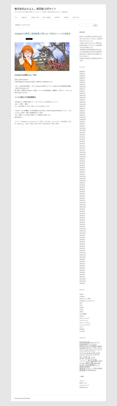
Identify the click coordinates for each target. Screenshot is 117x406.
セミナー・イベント (85, 322)
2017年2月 (82, 147)
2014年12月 (83, 202)
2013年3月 (82, 246)
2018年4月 (82, 123)
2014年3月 (82, 222)
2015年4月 (82, 193)
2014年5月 (82, 217)
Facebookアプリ (95, 342)
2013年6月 (82, 239)
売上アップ (97, 365)
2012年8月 (82, 261)
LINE (81, 303)
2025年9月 (82, 82)
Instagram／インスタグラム (28, 121)
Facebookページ (86, 344)
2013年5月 (82, 241)
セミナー (100, 349)
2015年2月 (82, 198)
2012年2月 (82, 274)
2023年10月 (83, 97)
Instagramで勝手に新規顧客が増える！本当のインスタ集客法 (43, 33)
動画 (95, 363)
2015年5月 (82, 191)
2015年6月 (82, 189)
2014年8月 (82, 211)
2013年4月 (82, 244)
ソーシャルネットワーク (87, 351)
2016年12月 (83, 152)
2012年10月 (83, 257)
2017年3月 (82, 145)
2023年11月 (83, 95)
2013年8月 (82, 237)
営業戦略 (87, 365)
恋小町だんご (20, 123)
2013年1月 (82, 250)
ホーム (16, 17)
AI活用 (81, 294)
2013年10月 (83, 233)
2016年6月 (82, 165)
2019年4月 (82, 115)
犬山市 (27, 123)
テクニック (89, 354)
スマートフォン (84, 320)
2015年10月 (83, 180)
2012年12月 (83, 252)
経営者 (82, 370)
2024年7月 (82, 89)
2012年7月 (82, 263)
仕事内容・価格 (35, 17)
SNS (41, 121)
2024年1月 (82, 93)
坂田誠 (92, 365)
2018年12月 (83, 117)
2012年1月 (82, 276)
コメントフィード (84, 385)
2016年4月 (82, 169)
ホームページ (83, 359)
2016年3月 (82, 172)
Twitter (81, 311)
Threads (82, 307)
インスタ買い (47, 121)
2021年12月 (83, 104)
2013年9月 (82, 235)
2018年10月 (83, 119)
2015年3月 (82, 196)
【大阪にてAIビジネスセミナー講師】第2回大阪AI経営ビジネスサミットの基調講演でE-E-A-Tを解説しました (91, 45)
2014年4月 (82, 220)
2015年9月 (82, 182)
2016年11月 (83, 154)
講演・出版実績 (46, 17)
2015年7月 (82, 187)
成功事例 (87, 367)
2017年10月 (83, 130)
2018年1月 (82, 126)
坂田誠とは (24, 17)
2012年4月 (82, 270)
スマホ (100, 348)
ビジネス (85, 356)
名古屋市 (82, 365)
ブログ (81, 327)
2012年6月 (82, 265)
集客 (36, 123)
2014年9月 (82, 209)
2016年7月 (82, 163)
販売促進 (91, 370)
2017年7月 (82, 137)
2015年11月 (83, 178)
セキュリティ (93, 349)
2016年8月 (82, 161)
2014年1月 (82, 226)
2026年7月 (82, 73)
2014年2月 (82, 224)
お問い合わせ (75, 17)
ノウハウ (96, 355)
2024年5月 (82, 91)
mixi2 (81, 305)
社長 (94, 368)
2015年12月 (83, 176)
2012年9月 (82, 259)
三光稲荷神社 (64, 121)
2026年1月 (82, 80)
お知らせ (82, 316)
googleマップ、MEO (85, 298)
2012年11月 (83, 255)
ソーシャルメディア (85, 324)
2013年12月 (83, 228)
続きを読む (19, 117)
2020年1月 (82, 110)
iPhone (82, 346)
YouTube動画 (83, 313)
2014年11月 (83, 204)
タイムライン (83, 354)
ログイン (82, 380)
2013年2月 (82, 248)
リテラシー (83, 361)
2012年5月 (82, 268)
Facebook (82, 296)
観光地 (32, 123)
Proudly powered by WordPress (22, 398)
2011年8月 (82, 283)
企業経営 (82, 329)
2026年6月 (82, 75)
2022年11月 (83, 102)
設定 (87, 370)
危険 (98, 363)
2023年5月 (82, 99)
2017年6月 (82, 139)
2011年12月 (83, 279)
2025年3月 (82, 84)
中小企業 (92, 360)
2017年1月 (82, 150)
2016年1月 (82, 174)
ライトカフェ (55, 121)
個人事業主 (82, 363)
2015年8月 (82, 185)
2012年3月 (82, 272)
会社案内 (66, 17)
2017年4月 (82, 143)
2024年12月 (83, 86)
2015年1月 (82, 200)
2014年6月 (82, 215)
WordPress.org (83, 387)
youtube (82, 348)
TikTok (81, 309)
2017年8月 (82, 134)
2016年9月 (82, 158)
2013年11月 (83, 230)
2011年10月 (83, 281)
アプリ (95, 348)
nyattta (57, 123)
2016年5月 (82, 167)
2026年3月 (82, 78)
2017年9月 (82, 132)
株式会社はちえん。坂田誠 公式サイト (35, 8)
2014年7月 (82, 213)
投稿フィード (83, 383)
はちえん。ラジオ (84, 318)
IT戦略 (87, 346)
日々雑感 (82, 331)
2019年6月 (82, 113)
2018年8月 (82, 121)
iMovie (95, 344)
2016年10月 (83, 156)
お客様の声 (57, 17)
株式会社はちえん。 (86, 368)
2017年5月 (82, 141)
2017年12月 (83, 128)
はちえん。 (89, 348)
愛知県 (82, 367)
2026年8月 (82, 71)
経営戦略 (99, 368)
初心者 (89, 363)
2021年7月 (82, 106)
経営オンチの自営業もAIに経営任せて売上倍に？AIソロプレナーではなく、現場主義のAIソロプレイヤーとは (91, 38)
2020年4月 (82, 108)
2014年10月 (83, 206)
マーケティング (92, 359)
